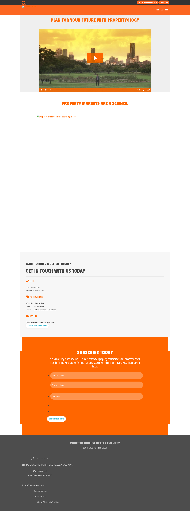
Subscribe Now (56, 419)
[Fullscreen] (148, 90)
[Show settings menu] (143, 90)
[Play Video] (41, 90)
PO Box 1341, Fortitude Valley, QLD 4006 (49, 465)
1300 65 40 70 (42, 458)
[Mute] (138, 90)
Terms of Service (40, 491)
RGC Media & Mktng (51, 502)
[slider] (92, 90)
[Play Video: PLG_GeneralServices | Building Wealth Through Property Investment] (95, 58)
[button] (37, 325)
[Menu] (166, 10)
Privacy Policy (40, 496)
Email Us (42, 471)
